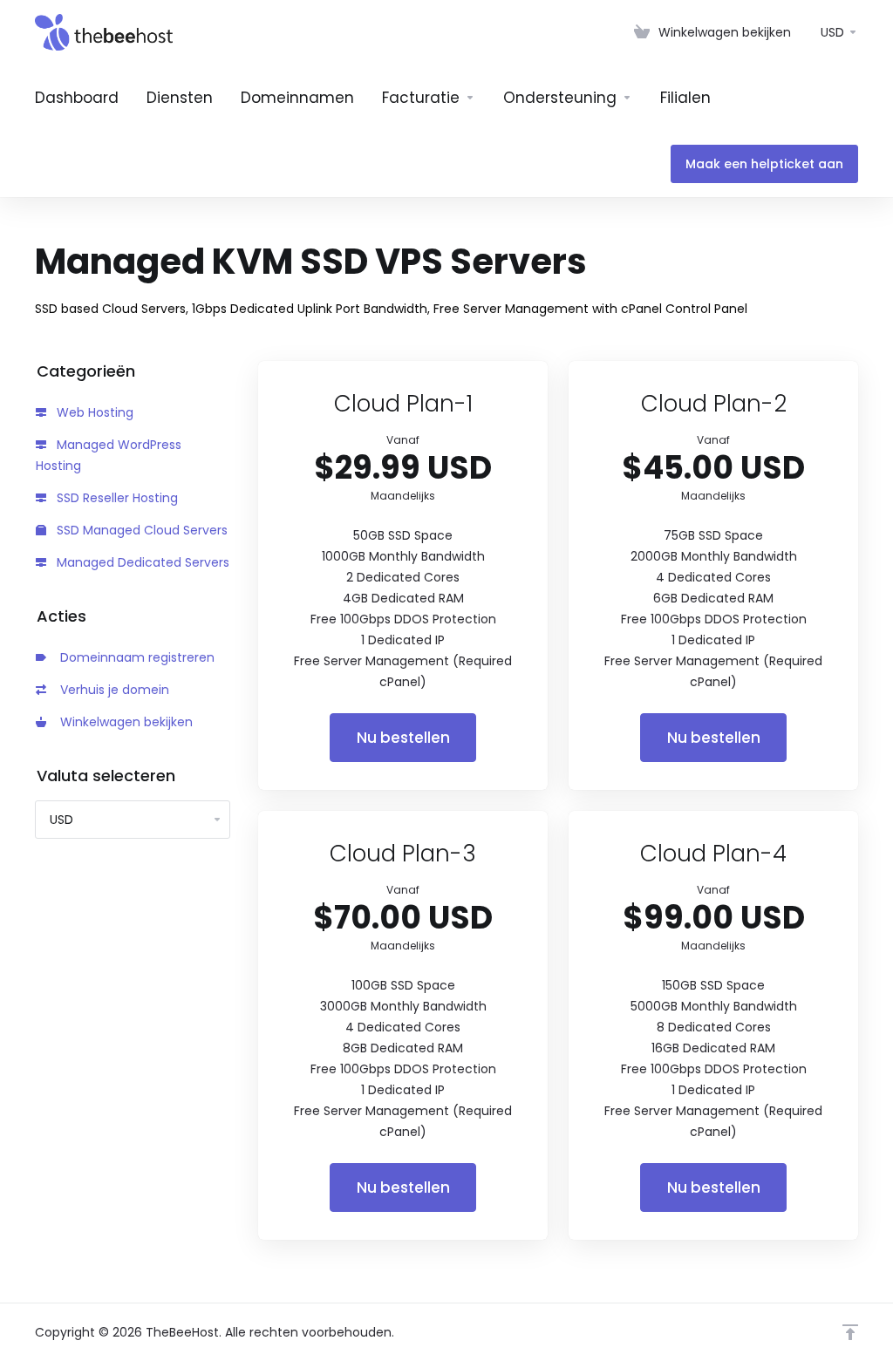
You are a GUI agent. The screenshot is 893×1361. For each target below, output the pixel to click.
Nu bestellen (403, 737)
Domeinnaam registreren (134, 657)
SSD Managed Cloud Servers (140, 530)
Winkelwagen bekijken (123, 722)
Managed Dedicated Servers (141, 562)
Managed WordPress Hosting (108, 455)
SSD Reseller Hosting (115, 498)
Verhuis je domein (111, 689)
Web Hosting (93, 412)
